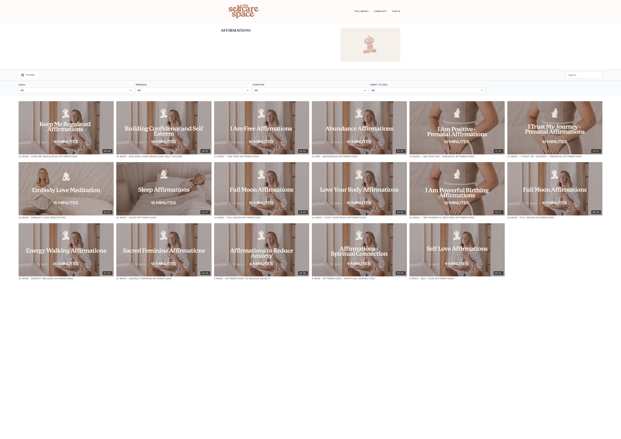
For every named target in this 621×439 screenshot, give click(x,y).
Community (380, 11)
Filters (30, 75)
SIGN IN (396, 11)
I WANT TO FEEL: (379, 84)
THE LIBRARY (361, 11)
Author (22, 84)
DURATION (258, 84)
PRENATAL (141, 84)
